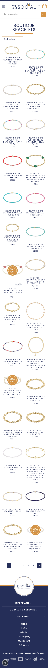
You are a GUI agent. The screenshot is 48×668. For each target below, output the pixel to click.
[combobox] (24, 14)
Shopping (23, 616)
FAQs (24, 628)
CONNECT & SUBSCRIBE (23, 609)
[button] (5, 663)
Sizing (24, 623)
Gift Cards (24, 645)
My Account (24, 640)
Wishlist (24, 632)
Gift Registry (24, 636)
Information (23, 603)
